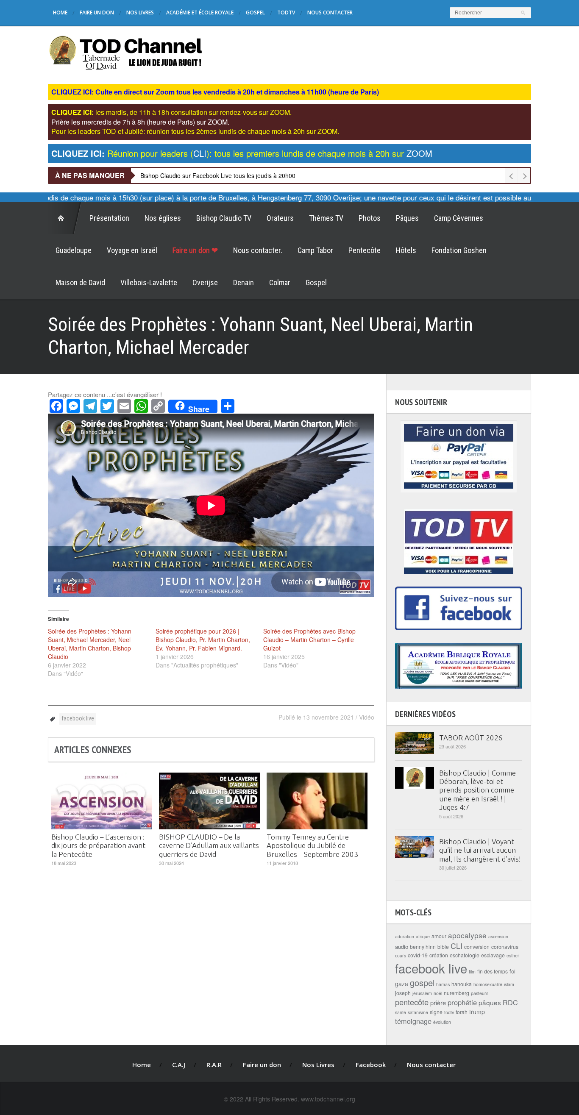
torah (462, 1011)
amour (438, 936)
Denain (243, 282)
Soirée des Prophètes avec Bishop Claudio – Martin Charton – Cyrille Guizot (309, 639)
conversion (477, 946)
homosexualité (487, 984)
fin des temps (492, 971)
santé (400, 1012)
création (438, 955)
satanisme (418, 1012)
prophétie (462, 1002)
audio (401, 947)
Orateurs (280, 218)
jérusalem (422, 993)
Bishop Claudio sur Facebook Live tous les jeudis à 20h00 (217, 175)
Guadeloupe (74, 250)
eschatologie (464, 955)
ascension (498, 936)
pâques (490, 1002)
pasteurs (479, 993)
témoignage (413, 1021)
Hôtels (406, 250)
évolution (442, 1022)
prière (438, 1002)
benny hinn (423, 946)
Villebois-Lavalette (148, 282)
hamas (443, 984)
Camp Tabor (315, 250)
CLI (456, 945)
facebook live (77, 718)
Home (60, 12)
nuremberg (456, 992)
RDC (510, 1002)
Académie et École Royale (200, 12)
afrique (423, 936)
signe (436, 1011)
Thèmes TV (326, 218)
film (472, 971)
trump (477, 1011)
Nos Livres (140, 12)
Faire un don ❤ (195, 250)
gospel (422, 982)
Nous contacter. (257, 250)
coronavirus (504, 946)
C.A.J (178, 1064)
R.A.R (214, 1064)
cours (400, 955)
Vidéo (366, 717)
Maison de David (80, 282)
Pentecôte (364, 250)
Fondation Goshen (459, 250)
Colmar (279, 282)
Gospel (255, 12)
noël (438, 993)
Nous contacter (330, 12)
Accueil (65, 218)
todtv (449, 1012)
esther (513, 955)
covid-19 (418, 955)
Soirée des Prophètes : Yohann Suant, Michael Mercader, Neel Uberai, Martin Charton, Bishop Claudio (89, 644)
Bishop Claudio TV (223, 218)
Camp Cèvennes (458, 218)
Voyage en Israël (132, 250)
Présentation (109, 218)
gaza (401, 983)
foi (512, 971)
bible (443, 946)
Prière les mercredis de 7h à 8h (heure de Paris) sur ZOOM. (140, 122)
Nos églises (163, 218)
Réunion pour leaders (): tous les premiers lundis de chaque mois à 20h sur (241, 153)
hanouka (461, 983)
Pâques (407, 218)
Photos (370, 218)
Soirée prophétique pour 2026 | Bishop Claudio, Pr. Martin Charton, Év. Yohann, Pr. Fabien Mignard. (203, 639)
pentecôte (412, 1001)
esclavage (493, 955)
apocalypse (467, 935)
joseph (403, 992)
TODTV (286, 12)
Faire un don (97, 12)
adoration (404, 936)
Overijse (205, 282)
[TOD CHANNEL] (125, 51)
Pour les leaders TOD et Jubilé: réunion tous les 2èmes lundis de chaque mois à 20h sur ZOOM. (195, 131)
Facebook (371, 1064)
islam (509, 984)
